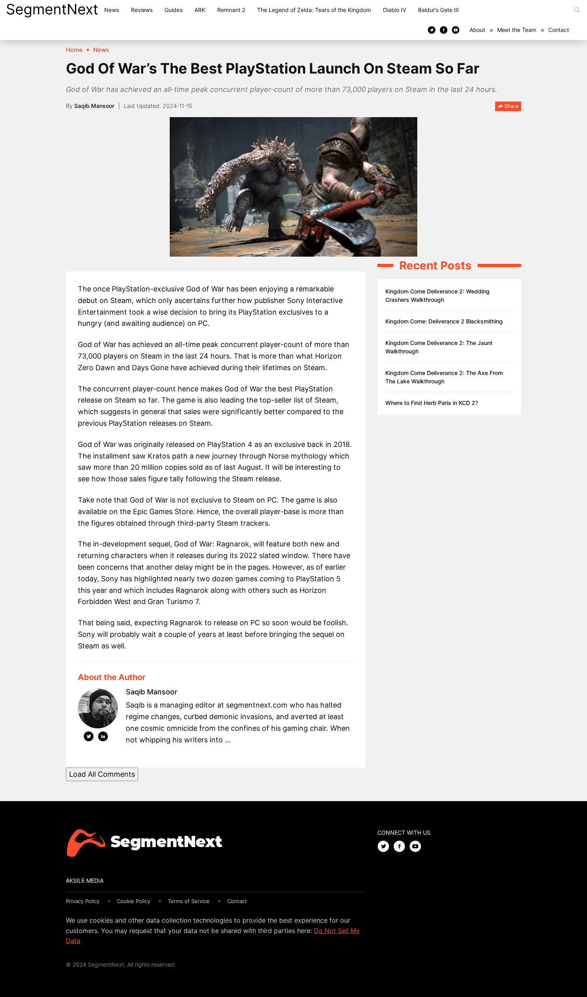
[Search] (577, 10)
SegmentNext (52, 9)
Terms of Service (189, 901)
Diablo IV (394, 9)
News (111, 9)
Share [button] (511, 106)
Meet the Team (516, 29)
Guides (173, 9)
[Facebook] (444, 29)
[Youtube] (456, 29)
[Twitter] (432, 29)
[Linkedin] (103, 738)
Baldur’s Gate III (438, 9)
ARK (199, 9)
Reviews (142, 9)
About (477, 29)
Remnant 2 (231, 9)
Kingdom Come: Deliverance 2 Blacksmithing (444, 321)
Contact (558, 29)
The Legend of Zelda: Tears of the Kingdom (314, 9)
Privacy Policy (82, 901)
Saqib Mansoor (94, 105)
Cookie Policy (133, 901)
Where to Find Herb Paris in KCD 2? (431, 402)
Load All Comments (102, 774)
